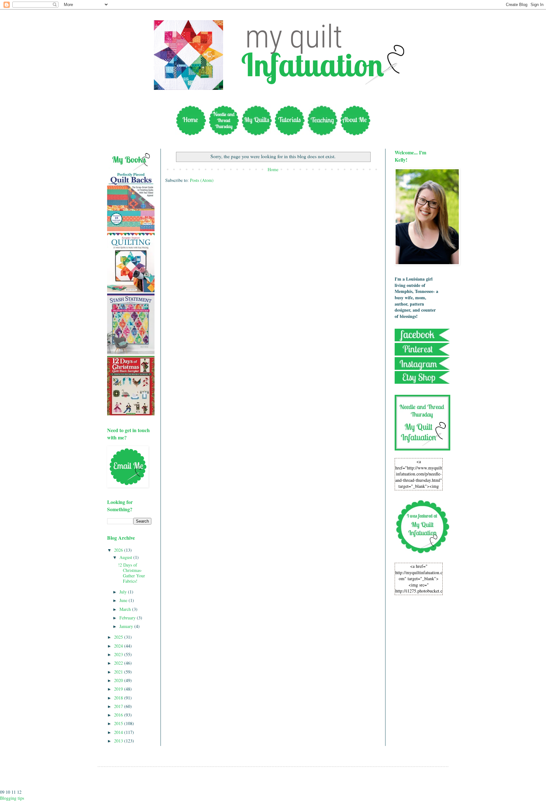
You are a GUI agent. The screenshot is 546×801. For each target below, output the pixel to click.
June (124, 600)
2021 (119, 672)
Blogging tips (12, 798)
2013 (119, 741)
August (126, 557)
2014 (119, 732)
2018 (119, 698)
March (125, 609)
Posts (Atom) (202, 180)
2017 (119, 706)
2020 (119, 680)
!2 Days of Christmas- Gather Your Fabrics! (131, 573)
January (126, 626)
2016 (119, 715)
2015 (119, 723)
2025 (119, 637)
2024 (119, 646)
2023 (119, 654)
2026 (119, 550)
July (123, 592)
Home (273, 169)
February (128, 618)
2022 (119, 663)
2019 (119, 689)
